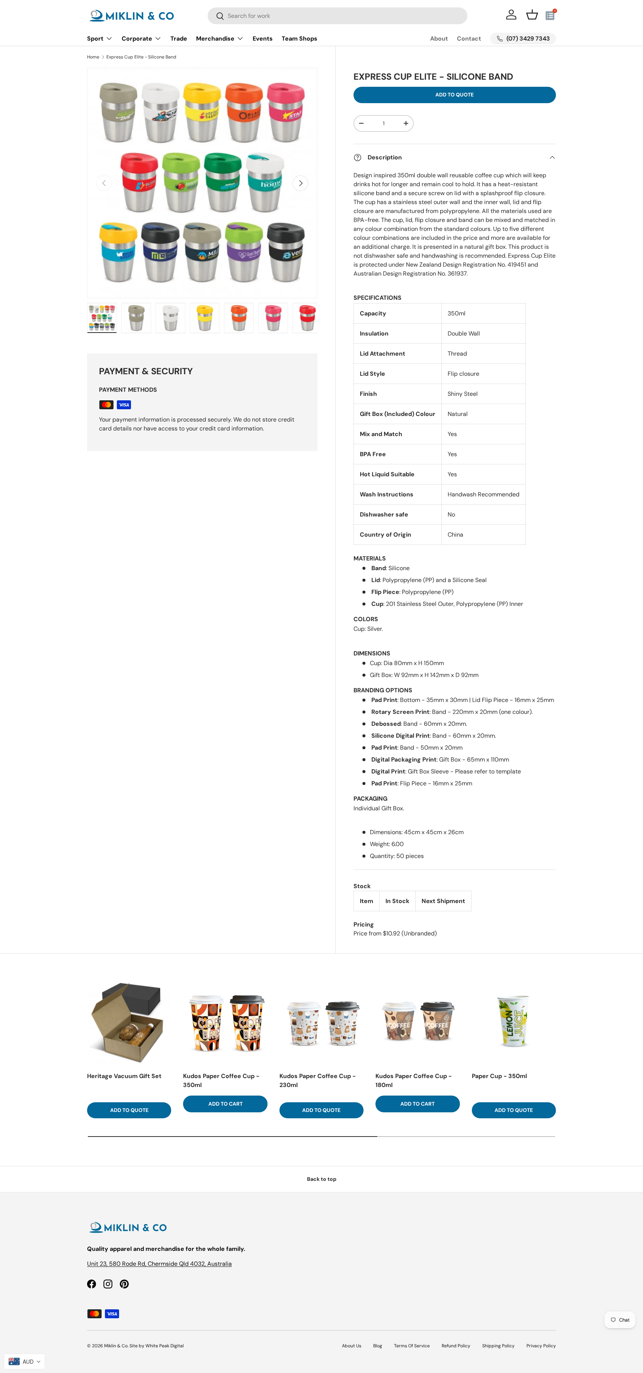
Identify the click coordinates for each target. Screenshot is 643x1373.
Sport (95, 38)
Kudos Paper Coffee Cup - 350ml (221, 1080)
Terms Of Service (412, 1346)
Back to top (321, 1179)
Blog (377, 1346)
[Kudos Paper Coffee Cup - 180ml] (417, 1022)
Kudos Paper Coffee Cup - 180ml (413, 1080)
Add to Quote (454, 94)
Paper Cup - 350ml (499, 1076)
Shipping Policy (498, 1346)
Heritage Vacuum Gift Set (124, 1076)
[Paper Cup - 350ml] (514, 1022)
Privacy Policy (541, 1346)
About (439, 38)
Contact (469, 38)
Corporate (137, 38)
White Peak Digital (164, 1346)
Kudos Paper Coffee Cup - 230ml (317, 1080)
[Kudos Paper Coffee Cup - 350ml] (225, 1022)
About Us (351, 1346)
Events (263, 38)
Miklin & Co (116, 1346)
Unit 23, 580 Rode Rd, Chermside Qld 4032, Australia (159, 1264)
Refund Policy (456, 1346)
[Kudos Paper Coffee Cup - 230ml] (321, 1022)
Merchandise (215, 38)
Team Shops (299, 38)
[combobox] (337, 15)
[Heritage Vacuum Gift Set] (129, 1022)
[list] (202, 183)
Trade (178, 38)
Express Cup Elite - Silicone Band (141, 57)
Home (93, 57)
